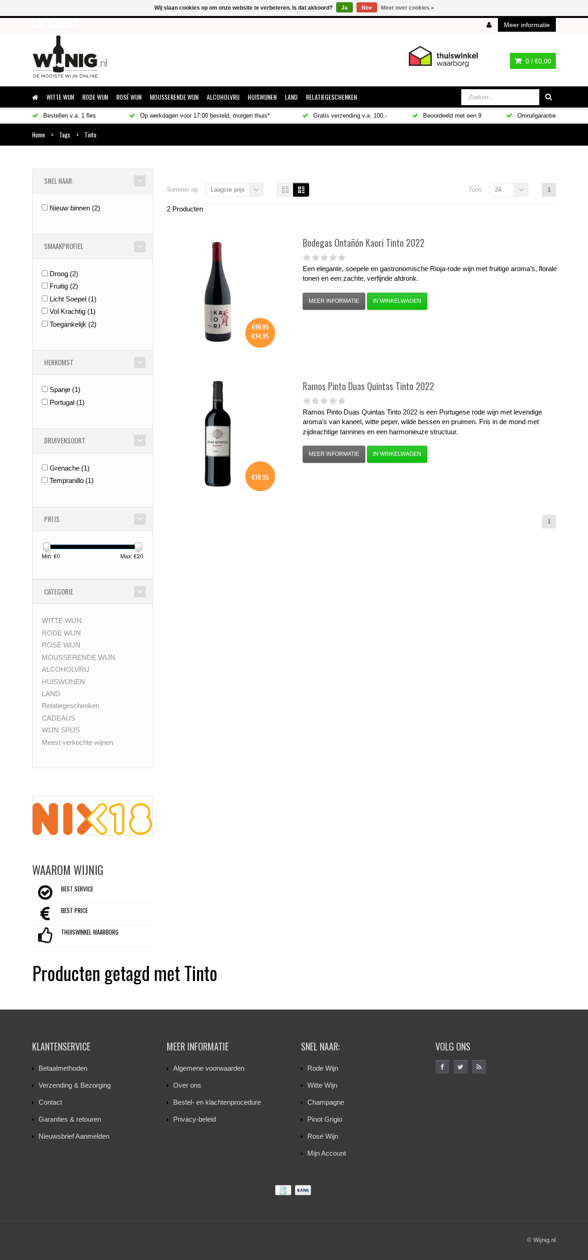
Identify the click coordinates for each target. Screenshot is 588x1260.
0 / (537, 61)
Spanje (65, 389)
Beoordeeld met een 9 (451, 115)
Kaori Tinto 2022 (363, 243)
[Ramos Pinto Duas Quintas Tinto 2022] (218, 434)
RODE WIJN (95, 97)
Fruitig (64, 286)
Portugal (67, 402)
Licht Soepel (73, 299)
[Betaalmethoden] (294, 1190)
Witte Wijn (322, 1085)
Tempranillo (72, 480)
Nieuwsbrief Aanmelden (74, 1136)
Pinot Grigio (324, 1119)
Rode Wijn (322, 1068)
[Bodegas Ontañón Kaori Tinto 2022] (218, 290)
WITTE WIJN (60, 97)
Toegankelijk (73, 324)
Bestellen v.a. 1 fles (68, 115)
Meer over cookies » (407, 8)
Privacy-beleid (194, 1119)
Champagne (325, 1102)
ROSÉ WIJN (128, 97)
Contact (50, 1102)
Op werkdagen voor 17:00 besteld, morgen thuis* (204, 115)
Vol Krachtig (73, 311)
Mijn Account (326, 1153)
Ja (344, 8)
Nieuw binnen (75, 208)
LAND (291, 97)
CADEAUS (58, 718)
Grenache (70, 468)
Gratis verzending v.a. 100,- (349, 115)
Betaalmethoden (63, 1068)
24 (498, 189)
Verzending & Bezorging (75, 1085)
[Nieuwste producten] (479, 1067)
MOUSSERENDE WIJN (174, 97)
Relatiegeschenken (331, 97)
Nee (367, 8)
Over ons (187, 1085)
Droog (64, 274)
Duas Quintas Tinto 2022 (368, 386)
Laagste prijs (228, 189)
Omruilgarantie (535, 115)
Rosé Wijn (322, 1136)
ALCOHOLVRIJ (223, 97)
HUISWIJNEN (262, 97)
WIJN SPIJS (61, 730)
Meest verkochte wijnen (77, 742)
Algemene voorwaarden (208, 1068)
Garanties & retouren (70, 1119)
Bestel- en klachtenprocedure (217, 1102)
